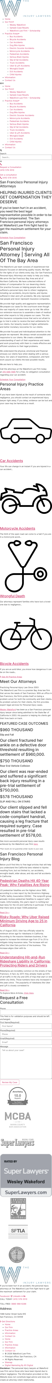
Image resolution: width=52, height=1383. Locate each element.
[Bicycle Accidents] (26, 659)
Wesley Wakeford (18, 25)
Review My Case (9, 1082)
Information (10, 77)
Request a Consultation (10, 167)
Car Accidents (16, 42)
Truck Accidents (17, 63)
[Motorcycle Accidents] (26, 524)
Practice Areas (11, 33)
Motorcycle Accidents (20, 51)
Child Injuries (15, 74)
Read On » (4, 912)
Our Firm (9, 22)
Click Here (28, 993)
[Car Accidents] (26, 456)
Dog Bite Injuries (17, 45)
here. (36, 844)
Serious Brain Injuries (19, 57)
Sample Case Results (19, 28)
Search (3, 153)
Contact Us (10, 80)
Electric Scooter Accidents (22, 48)
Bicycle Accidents (18, 39)
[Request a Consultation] (1, 164)
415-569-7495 (9, 372)
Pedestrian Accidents (19, 54)
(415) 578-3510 (7, 170)
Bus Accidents (16, 36)
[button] (26, 83)
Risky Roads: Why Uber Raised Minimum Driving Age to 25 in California (24, 921)
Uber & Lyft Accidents (20, 65)
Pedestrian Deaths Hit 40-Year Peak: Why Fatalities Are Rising (24, 883)
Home (7, 19)
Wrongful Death (17, 68)
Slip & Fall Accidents (19, 60)
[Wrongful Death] (26, 591)
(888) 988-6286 (18, 1304)
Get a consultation (8, 175)
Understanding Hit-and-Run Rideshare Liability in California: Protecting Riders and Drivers (25, 961)
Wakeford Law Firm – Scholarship (25, 30)
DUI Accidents (16, 71)
